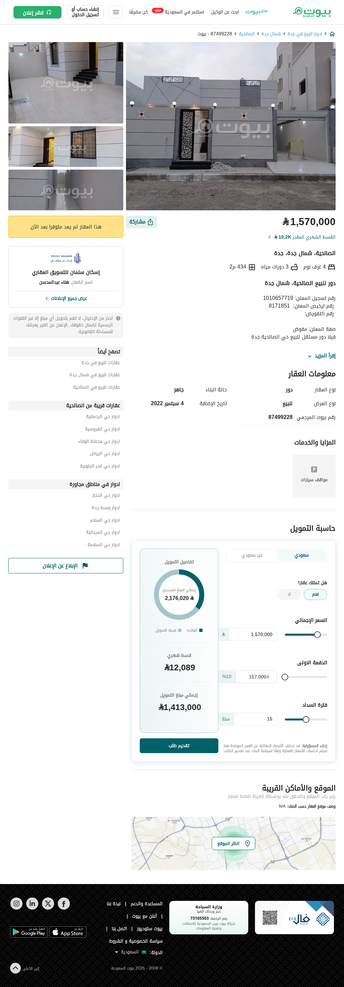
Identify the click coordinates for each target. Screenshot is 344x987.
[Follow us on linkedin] (32, 908)
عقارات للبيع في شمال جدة (95, 375)
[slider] (317, 634)
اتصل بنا (119, 928)
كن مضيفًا (138, 11)
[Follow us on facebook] (63, 908)
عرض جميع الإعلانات (69, 298)
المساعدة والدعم (147, 903)
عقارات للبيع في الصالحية (96, 388)
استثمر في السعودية (179, 11)
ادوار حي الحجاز (106, 496)
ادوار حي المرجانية (103, 533)
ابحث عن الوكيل (225, 11)
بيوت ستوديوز (150, 928)
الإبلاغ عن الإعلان (60, 566)
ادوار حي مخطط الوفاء (99, 442)
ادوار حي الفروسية (102, 429)
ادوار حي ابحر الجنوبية (100, 466)
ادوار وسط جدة (106, 508)
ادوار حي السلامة (104, 545)
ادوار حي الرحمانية (103, 417)
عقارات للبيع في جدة (101, 363)
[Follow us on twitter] (48, 908)
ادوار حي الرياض (105, 454)
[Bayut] (311, 12)
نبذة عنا (114, 903)
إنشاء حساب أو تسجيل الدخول (85, 12)
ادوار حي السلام (105, 521)
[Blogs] (257, 12)
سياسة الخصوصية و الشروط (136, 941)
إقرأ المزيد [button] (325, 356)
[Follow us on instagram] (16, 908)
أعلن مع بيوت (144, 916)
